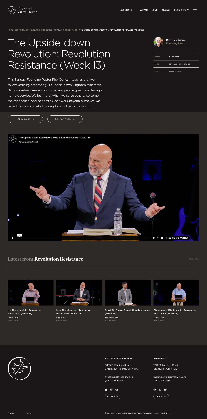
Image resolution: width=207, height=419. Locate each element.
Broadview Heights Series (39, 30)
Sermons (19, 30)
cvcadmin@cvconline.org (119, 377)
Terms (28, 413)
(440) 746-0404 (114, 381)
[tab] (16, 267)
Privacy (11, 413)
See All (194, 258)
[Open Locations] (134, 10)
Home (10, 30)
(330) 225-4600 (162, 381)
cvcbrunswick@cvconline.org (169, 377)
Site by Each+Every (162, 413)
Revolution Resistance (65, 30)
